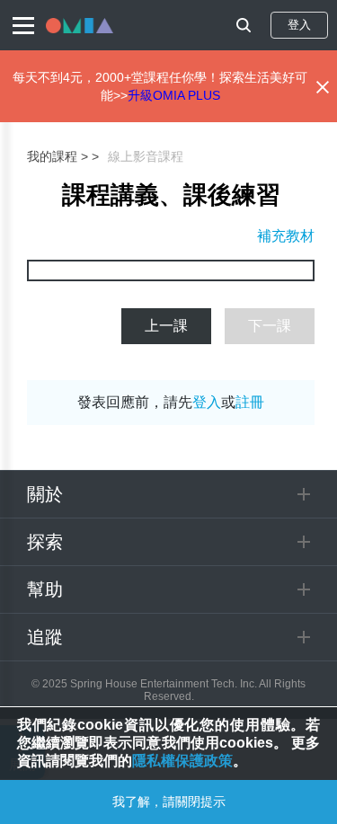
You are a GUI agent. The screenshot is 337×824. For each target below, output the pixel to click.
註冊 (249, 402)
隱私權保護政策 (182, 760)
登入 (299, 24)
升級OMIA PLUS (174, 95)
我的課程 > (57, 156)
